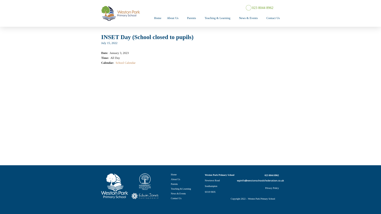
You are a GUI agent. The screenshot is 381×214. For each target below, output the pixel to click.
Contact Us (176, 198)
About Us (175, 179)
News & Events (178, 193)
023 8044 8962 (262, 8)
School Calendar (126, 62)
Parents (174, 184)
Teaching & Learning (181, 189)
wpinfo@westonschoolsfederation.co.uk (258, 180)
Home (174, 174)
